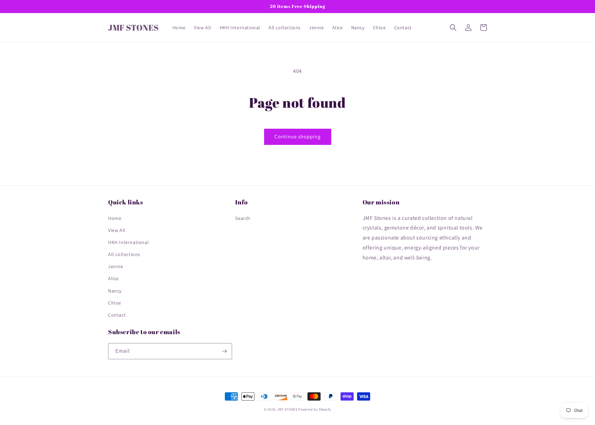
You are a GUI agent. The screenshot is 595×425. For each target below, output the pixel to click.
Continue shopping (297, 136)
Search (242, 218)
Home (114, 218)
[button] (453, 27)
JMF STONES (287, 409)
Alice (113, 278)
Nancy (115, 291)
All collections (124, 254)
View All (117, 230)
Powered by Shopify (314, 409)
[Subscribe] (224, 351)
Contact (117, 315)
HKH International (128, 242)
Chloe (114, 303)
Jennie (115, 266)
